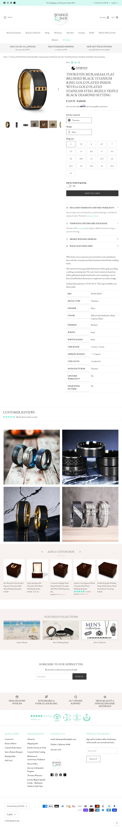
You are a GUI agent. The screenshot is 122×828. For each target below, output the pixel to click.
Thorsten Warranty (34, 775)
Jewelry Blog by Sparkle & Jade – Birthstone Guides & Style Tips (36, 782)
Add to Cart (92, 193)
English (114, 3)
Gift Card (8, 760)
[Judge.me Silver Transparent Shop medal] (67, 717)
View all (61, 556)
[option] (32, 89)
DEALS (55, 40)
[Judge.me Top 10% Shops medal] (87, 717)
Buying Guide (10, 756)
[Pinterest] (11, 3)
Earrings (81, 32)
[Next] (58, 89)
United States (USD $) (101, 3)
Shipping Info (32, 743)
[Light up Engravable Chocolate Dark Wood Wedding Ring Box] (37, 569)
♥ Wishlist (66, 40)
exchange (80, 228)
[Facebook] (4, 3)
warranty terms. (93, 215)
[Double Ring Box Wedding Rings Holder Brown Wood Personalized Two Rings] (107, 569)
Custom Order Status (13, 747)
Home (6, 57)
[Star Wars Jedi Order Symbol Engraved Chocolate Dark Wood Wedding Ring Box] (14, 569)
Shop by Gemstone (13, 32)
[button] (79, 591)
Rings (47, 32)
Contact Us (9, 739)
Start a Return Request (14, 752)
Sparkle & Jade (14, 821)
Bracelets (70, 32)
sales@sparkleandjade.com (66, 739)
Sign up (79, 676)
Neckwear (58, 32)
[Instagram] (8, 3)
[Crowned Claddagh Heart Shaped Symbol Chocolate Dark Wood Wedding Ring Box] (61, 569)
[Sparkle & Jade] (61, 17)
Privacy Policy (32, 763)
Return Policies (10, 743)
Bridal (91, 32)
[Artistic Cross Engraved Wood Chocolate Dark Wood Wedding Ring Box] (84, 569)
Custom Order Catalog (36, 752)
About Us (31, 739)
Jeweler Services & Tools (36, 747)
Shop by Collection (33, 32)
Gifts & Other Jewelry (107, 32)
